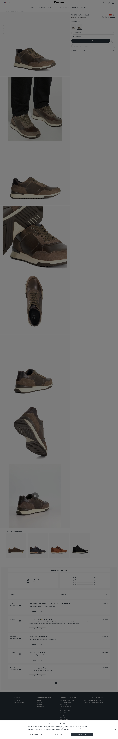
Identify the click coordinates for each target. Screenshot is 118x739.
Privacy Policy (65, 729)
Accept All (82, 734)
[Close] (115, 729)
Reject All (58, 734)
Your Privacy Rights (35, 734)
